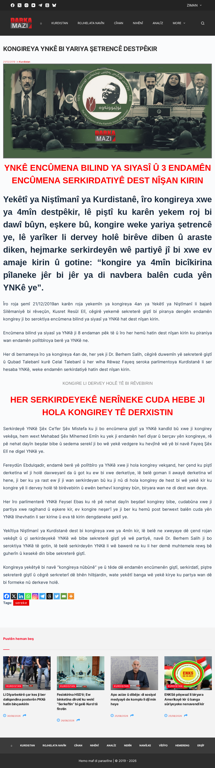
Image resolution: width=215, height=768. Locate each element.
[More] (71, 596)
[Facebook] (12, 5)
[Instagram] (26, 5)
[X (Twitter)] (19, 5)
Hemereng (182, 745)
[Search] (202, 23)
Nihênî (138, 23)
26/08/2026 (67, 720)
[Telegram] (40, 5)
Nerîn (128, 745)
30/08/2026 (14, 715)
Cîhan (118, 23)
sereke (21, 603)
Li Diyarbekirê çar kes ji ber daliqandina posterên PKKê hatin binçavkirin (24, 699)
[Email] (64, 596)
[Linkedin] (21, 596)
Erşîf (200, 745)
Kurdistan (59, 23)
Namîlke (145, 745)
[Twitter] (57, 596)
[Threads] (47, 5)
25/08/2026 (121, 715)
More (177, 23)
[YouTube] (33, 5)
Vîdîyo (163, 745)
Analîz (158, 23)
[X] (14, 596)
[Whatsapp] (28, 596)
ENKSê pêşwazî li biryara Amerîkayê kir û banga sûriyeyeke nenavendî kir (184, 699)
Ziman (192, 5)
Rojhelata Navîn (91, 23)
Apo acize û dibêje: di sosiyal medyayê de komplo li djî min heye (133, 699)
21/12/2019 (9, 61)
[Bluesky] (54, 5)
